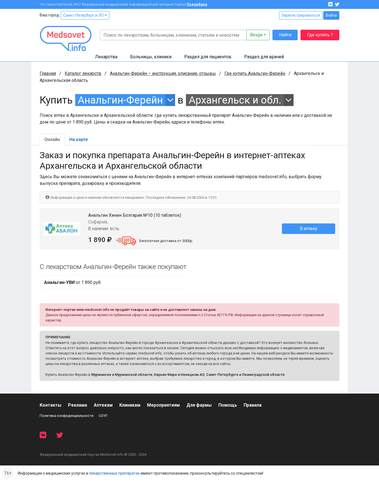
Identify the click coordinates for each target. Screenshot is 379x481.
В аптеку (308, 228)
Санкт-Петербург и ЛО (84, 15)
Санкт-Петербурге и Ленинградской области (245, 374)
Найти (285, 34)
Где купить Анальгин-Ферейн (254, 73)
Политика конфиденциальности (67, 416)
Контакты (50, 405)
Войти (331, 15)
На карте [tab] (78, 139)
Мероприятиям (163, 405)
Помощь (227, 405)
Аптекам (103, 405)
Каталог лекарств (83, 73)
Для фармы (199, 405)
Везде (256, 34)
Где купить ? (320, 34)
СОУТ (103, 416)
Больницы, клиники (150, 56)
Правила (253, 405)
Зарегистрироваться (301, 15)
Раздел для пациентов (207, 56)
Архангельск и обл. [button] (235, 100)
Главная (48, 73)
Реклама (77, 405)
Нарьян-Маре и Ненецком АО (179, 374)
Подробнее (197, 4)
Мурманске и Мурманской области (121, 374)
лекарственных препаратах (114, 473)
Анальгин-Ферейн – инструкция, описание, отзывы (163, 73)
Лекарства (106, 56)
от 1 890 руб (72, 282)
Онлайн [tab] (52, 139)
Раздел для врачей (264, 56)
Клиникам (129, 405)
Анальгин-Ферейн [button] (120, 100)
